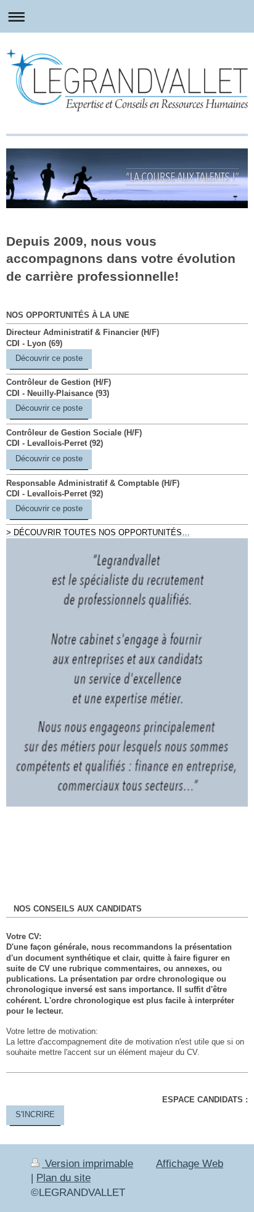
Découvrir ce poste (49, 358)
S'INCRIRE (35, 1114)
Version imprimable (87, 1164)
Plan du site (63, 1178)
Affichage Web (189, 1164)
